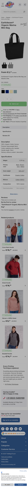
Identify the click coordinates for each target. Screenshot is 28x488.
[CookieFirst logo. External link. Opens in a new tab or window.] (1, 472)
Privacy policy (23, 471)
